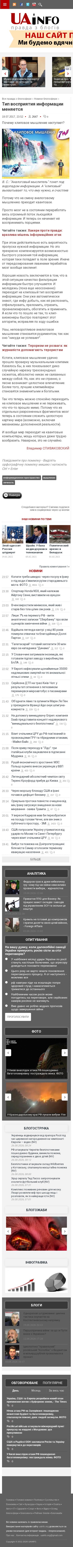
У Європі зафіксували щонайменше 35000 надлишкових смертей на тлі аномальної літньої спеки (39, 672)
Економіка (11, 1504)
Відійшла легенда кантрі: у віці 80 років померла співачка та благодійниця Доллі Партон (38, 633)
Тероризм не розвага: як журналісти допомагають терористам (34, 348)
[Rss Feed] (14, 5)
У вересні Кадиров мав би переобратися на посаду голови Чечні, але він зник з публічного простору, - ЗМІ (38, 819)
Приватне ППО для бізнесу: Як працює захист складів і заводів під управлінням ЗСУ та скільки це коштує (44, 904)
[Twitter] (27, 5)
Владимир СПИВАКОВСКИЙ (48, 448)
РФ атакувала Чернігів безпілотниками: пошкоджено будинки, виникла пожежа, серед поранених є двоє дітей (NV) (36, 1153)
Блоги (36, 1305)
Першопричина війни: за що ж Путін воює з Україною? (45, 1332)
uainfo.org (44, 1526)
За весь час (56, 1390)
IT (14, 1508)
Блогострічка (36, 1128)
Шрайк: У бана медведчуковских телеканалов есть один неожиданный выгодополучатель (38, 554)
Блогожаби (36, 1210)
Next (69, 73)
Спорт (31, 1508)
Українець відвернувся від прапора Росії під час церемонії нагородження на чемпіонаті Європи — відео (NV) (38, 1139)
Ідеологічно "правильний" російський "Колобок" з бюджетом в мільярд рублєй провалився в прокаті (45, 1351)
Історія (47, 1504)
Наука (39, 1504)
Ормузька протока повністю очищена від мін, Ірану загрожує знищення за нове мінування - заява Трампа (38, 805)
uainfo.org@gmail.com (51, 1535)
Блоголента (26, 1513)
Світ (20, 1504)
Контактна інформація (27, 1535)
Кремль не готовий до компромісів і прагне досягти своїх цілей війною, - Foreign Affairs (45, 923)
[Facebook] (20, 5)
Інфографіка (36, 1262)
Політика (38, 1500)
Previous (4, 73)
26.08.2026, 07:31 (21, 1185)
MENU (4, 4)
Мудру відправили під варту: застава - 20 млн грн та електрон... (21, 81)
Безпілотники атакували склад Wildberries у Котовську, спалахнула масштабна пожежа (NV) (39, 1167)
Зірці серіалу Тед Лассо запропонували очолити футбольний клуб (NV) (35, 1180)
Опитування (36, 940)
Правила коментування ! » (54, 566)
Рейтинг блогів (41, 1513)
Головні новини (24, 1500)
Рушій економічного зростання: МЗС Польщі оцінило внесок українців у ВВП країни (37, 766)
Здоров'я (21, 1508)
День (15, 1390)
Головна (10, 1500)
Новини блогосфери (45, 98)
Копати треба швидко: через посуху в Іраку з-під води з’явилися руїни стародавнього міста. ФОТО (40, 580)
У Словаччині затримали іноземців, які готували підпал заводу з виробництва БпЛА (37, 658)
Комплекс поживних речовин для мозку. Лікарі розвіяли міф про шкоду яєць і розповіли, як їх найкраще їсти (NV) (36, 1193)
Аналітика (36, 873)
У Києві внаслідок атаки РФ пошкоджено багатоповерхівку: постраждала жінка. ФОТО (35, 1072)
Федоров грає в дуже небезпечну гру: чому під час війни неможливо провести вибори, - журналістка (44, 885)
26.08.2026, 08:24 (21, 1145)
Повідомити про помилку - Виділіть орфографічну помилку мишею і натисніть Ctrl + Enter (34, 465)
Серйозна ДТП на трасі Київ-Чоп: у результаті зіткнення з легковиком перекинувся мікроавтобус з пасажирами (39, 687)
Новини (35, 571)
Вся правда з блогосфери (16, 98)
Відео (46, 1508)
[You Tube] (33, 5)
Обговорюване (24, 1383)
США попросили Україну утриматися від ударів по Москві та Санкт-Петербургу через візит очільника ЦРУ (38, 833)
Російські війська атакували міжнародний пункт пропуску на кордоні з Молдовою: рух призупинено (35, 1429)
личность (8, 482)
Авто (8, 1508)
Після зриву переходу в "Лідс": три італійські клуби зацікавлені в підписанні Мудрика (38, 752)
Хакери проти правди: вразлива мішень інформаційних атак (32, 233)
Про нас (10, 1535)
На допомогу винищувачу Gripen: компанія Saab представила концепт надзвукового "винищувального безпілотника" (39, 719)
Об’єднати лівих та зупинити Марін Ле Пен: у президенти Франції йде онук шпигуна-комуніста (39, 705)
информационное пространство (21, 477)
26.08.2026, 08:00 (21, 1174)
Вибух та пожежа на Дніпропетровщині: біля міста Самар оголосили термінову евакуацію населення (38, 848)
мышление (49, 477)
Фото (36, 1031)
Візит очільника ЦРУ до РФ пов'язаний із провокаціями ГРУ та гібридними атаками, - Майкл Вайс (39, 737)
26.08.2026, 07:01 (21, 1199)
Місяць (36, 1390)
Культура (29, 1504)
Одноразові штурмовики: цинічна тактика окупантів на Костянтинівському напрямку (44, 1317)
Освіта (56, 1504)
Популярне (52, 1383)
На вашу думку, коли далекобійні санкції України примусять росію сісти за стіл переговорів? (35, 950)
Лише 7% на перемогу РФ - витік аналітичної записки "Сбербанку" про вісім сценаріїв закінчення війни (39, 619)
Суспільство (51, 1500)
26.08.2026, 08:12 (21, 1159)
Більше (35, 859)
